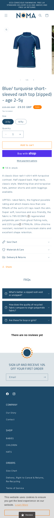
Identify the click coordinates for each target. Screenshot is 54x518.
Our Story (11, 412)
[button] (6, 15)
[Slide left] (20, 80)
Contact (10, 419)
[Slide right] (33, 80)
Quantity (6, 128)
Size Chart (11, 470)
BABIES (10, 438)
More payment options (27, 161)
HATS (9, 452)
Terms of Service (15, 488)
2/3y (7, 121)
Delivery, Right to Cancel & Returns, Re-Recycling (25, 479)
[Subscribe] (44, 377)
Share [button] (9, 267)
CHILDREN (11, 445)
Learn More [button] (21, 505)
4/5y (21, 121)
